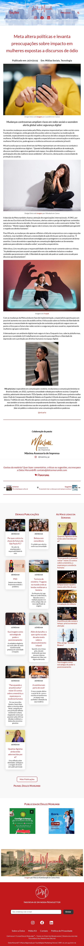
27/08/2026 (39, 575)
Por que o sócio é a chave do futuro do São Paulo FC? (15, 541)
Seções (14, 12)
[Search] (78, 13)
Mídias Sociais (52, 60)
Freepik (46, 313)
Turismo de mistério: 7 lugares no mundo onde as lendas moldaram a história (39, 584)
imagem (39, 117)
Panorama (43, 475)
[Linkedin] (48, 17)
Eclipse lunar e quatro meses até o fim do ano (66, 585)
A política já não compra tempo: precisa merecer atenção (67, 623)
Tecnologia (66, 60)
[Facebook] (42, 17)
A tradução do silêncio (66, 604)
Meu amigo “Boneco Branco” (65, 644)
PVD (15, 579)
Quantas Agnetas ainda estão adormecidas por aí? (67, 538)
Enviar (68, 912)
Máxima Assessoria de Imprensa (42, 453)
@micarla (42, 412)
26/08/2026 (15, 681)
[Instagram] (35, 17)
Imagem (27, 878)
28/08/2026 (15, 534)
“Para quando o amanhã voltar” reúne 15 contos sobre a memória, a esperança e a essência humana (67, 563)
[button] (22, 821)
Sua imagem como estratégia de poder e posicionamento (66, 664)
